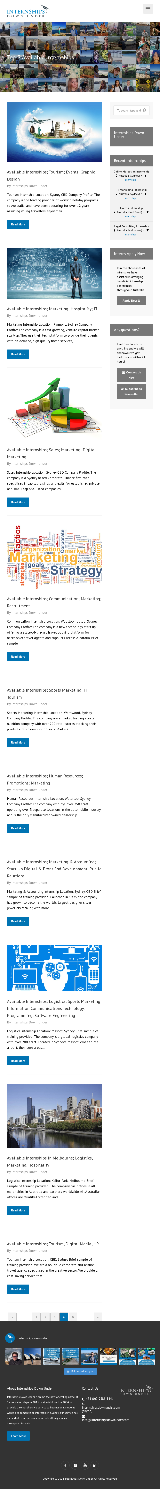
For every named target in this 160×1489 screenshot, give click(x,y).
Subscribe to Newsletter (133, 391)
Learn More (18, 1436)
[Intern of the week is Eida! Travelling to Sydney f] (32, 1356)
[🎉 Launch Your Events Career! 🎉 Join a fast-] (70, 1356)
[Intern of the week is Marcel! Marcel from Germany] (13, 1356)
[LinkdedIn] (94, 1465)
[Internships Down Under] (74, 11)
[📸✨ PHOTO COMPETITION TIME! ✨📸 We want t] (146, 1356)
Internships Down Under (29, 185)
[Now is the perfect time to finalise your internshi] (89, 1356)
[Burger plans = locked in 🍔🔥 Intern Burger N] (108, 1356)
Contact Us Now (133, 375)
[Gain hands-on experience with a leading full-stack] (51, 1356)
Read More (18, 224)
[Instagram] (75, 1465)
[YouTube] (85, 1465)
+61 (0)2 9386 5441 (100, 1398)
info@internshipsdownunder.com (105, 1420)
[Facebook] (65, 1465)
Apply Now (130, 300)
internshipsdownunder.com (101, 1407)
